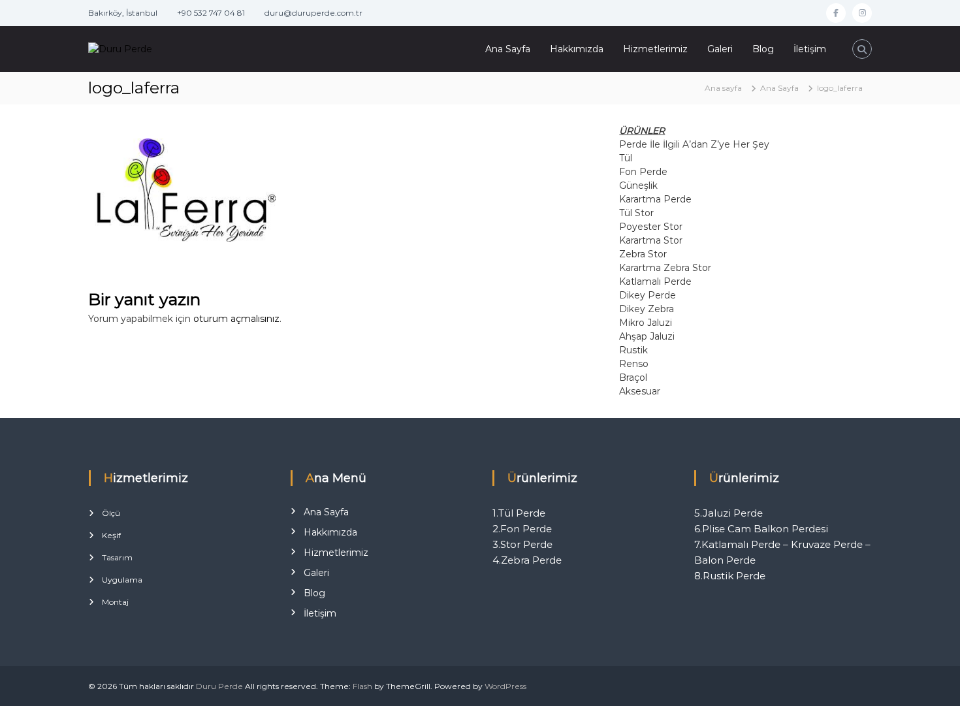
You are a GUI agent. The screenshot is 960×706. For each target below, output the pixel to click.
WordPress (505, 686)
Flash (362, 686)
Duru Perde (219, 686)
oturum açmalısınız (236, 319)
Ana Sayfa (507, 49)
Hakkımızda (576, 49)
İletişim (809, 49)
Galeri (720, 49)
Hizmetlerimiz (655, 49)
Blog (763, 49)
